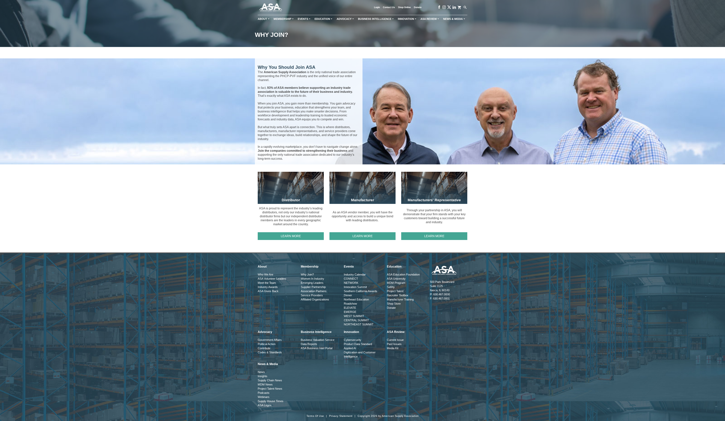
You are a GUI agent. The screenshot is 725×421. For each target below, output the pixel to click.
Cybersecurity (352, 339)
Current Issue (395, 339)
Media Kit (392, 348)
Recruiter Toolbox (397, 295)
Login (377, 7)
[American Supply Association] (271, 7)
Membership (284, 19)
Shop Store (394, 303)
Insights (262, 376)
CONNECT (351, 278)
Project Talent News (270, 388)
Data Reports (309, 344)
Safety (391, 287)
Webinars (263, 397)
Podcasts (263, 392)
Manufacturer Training (400, 299)
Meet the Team (267, 282)
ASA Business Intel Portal (316, 348)
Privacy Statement (340, 415)
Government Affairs (270, 339)
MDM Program (396, 282)
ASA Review (430, 19)
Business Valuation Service (317, 339)
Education (324, 19)
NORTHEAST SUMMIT (358, 324)
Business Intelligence (376, 19)
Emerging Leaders (312, 282)
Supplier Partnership (313, 287)
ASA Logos (264, 405)
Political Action (266, 344)
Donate (418, 7)
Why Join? (307, 274)
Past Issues (394, 344)
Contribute (264, 348)
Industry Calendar (355, 274)
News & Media (455, 19)
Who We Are (265, 274)
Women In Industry (312, 278)
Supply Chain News (270, 380)
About (264, 19)
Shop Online (404, 7)
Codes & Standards (270, 352)
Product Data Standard (358, 344)
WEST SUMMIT (354, 316)
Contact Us (389, 7)
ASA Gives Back (268, 291)
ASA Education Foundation (403, 274)
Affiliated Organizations (315, 299)
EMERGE (350, 311)
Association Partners (313, 291)
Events (305, 19)
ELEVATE (350, 307)
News (261, 372)
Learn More (291, 236)
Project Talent (395, 291)
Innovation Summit (355, 287)
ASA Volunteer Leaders (272, 278)
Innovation (408, 19)
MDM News (265, 384)
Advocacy (346, 19)
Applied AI (350, 348)
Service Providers (312, 295)
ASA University (396, 278)
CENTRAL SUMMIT (356, 320)
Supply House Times (270, 401)
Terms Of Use (315, 415)
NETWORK (351, 282)
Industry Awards (268, 287)
